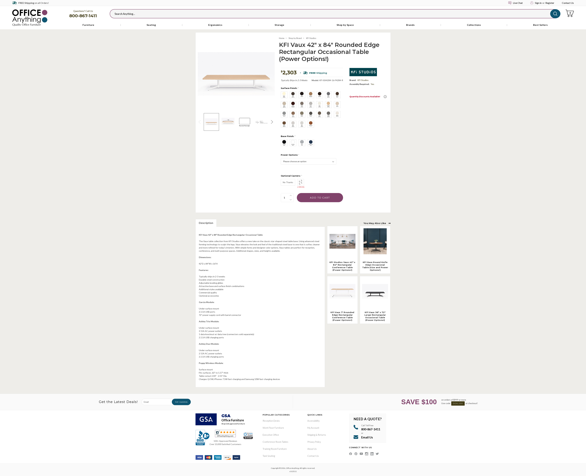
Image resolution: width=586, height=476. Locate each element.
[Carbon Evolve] (328, 94)
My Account (313, 427)
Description (206, 222)
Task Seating (269, 455)
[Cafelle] (319, 94)
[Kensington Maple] (328, 104)
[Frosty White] (319, 104)
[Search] (555, 13)
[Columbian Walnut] (337, 94)
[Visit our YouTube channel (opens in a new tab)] (361, 453)
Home (281, 38)
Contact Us (568, 2)
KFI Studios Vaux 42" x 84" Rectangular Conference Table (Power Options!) (342, 266)
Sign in (538, 2)
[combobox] (332, 13)
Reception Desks (271, 420)
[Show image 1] (211, 122)
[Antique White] (284, 94)
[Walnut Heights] (284, 124)
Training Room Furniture (275, 448)
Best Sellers (540, 25)
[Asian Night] (293, 94)
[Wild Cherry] (310, 124)
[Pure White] (293, 142)
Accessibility (313, 420)
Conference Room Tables (275, 441)
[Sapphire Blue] (310, 142)
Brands (410, 25)
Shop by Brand (295, 38)
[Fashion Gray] (310, 104)
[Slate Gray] (310, 114)
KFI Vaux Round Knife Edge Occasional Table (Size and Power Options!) (375, 266)
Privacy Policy (314, 441)
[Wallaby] (337, 114)
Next (272, 122)
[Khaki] (337, 104)
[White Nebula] (293, 124)
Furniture (88, 25)
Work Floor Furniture (273, 427)
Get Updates (181, 402)
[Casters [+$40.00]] (300, 182)
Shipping (311, 434)
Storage (279, 25)
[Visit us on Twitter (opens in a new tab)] (377, 453)
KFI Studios (311, 38)
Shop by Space (345, 25)
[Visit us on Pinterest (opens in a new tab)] (356, 453)
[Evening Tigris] (301, 104)
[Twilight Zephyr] (328, 114)
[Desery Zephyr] (284, 104)
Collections (474, 25)
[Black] (301, 94)
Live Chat (518, 2)
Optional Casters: (291, 176)
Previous (200, 122)
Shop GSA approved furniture (233, 424)
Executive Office (271, 434)
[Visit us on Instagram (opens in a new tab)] (366, 453)
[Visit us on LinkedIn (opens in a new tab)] (372, 453)
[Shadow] (301, 114)
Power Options (290, 155)
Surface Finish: (290, 88)
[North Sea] (284, 114)
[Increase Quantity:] (290, 195)
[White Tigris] (301, 124)
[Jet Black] (284, 142)
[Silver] (301, 142)
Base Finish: (288, 136)
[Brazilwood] (310, 94)
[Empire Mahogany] (293, 104)
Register (549, 2)
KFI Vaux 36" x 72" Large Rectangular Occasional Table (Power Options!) (375, 316)
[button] (385, 96)
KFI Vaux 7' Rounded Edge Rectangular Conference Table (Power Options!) (342, 316)
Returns (322, 434)
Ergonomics (215, 25)
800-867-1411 (83, 16)
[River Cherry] (293, 114)
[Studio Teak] (319, 114)
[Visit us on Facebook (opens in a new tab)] (350, 453)
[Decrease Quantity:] (290, 200)
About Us (312, 448)
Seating (151, 25)
